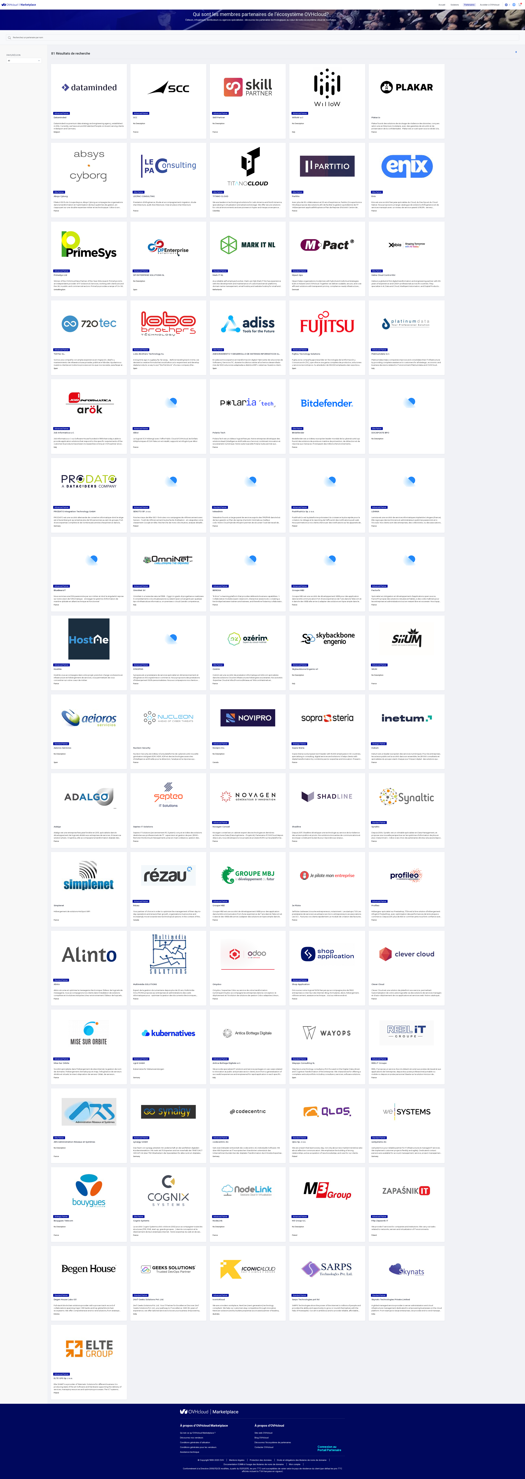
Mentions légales (236, 1460)
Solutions (455, 5)
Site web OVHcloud (263, 1433)
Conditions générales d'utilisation (195, 1442)
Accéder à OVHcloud (489, 5)
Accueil (442, 5)
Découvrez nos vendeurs (191, 1437)
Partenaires (469, 5)
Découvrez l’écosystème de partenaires (273, 1442)
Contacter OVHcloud (264, 1447)
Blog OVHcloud (262, 1437)
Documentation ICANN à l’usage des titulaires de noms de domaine (254, 1464)
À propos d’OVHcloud (269, 1425)
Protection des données (261, 1460)
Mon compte (294, 1464)
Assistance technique (189, 1452)
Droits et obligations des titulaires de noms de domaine (301, 1460)
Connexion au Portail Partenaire (329, 1448)
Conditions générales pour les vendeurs (198, 1447)
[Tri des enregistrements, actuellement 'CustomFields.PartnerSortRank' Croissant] (516, 52)
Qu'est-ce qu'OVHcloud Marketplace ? (197, 1433)
